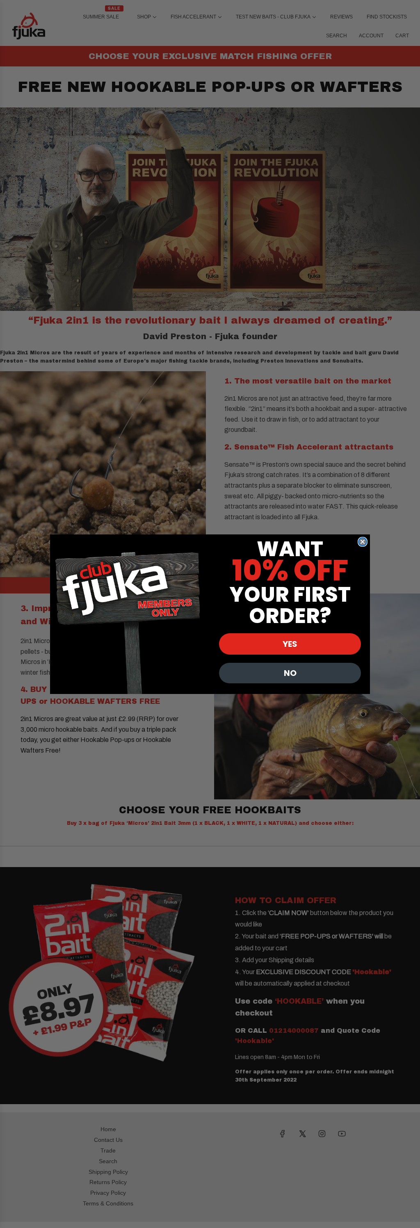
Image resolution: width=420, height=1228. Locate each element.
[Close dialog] (362, 542)
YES (290, 644)
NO (290, 673)
